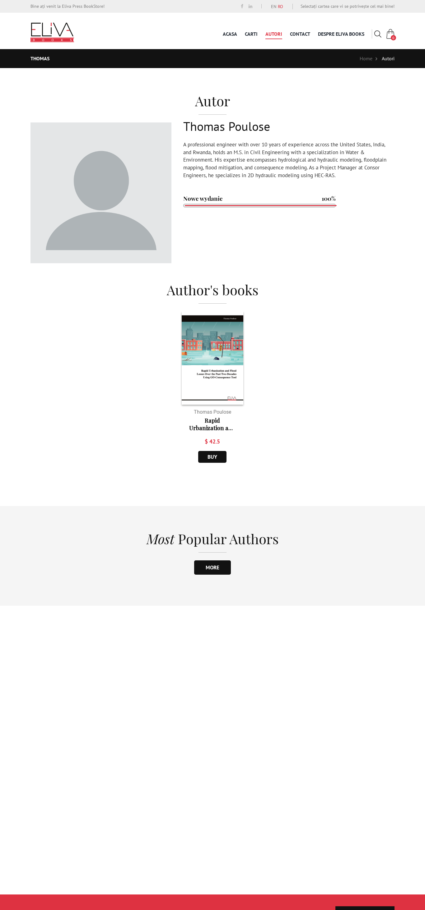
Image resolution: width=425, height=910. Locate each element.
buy (212, 456)
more (212, 567)
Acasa (230, 34)
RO (280, 6)
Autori (273, 34)
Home (366, 58)
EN (273, 6)
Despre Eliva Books (341, 34)
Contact (300, 34)
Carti (251, 34)
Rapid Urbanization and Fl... (212, 424)
